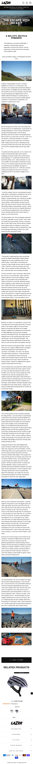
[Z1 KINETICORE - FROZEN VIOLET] (17, 711)
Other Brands (16, 745)
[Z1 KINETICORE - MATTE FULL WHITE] (11, 711)
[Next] (32, 693)
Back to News (17, 660)
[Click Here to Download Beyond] (16, 645)
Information (16, 729)
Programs (16, 734)
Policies (16, 740)
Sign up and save (16, 750)
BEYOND (23, 43)
